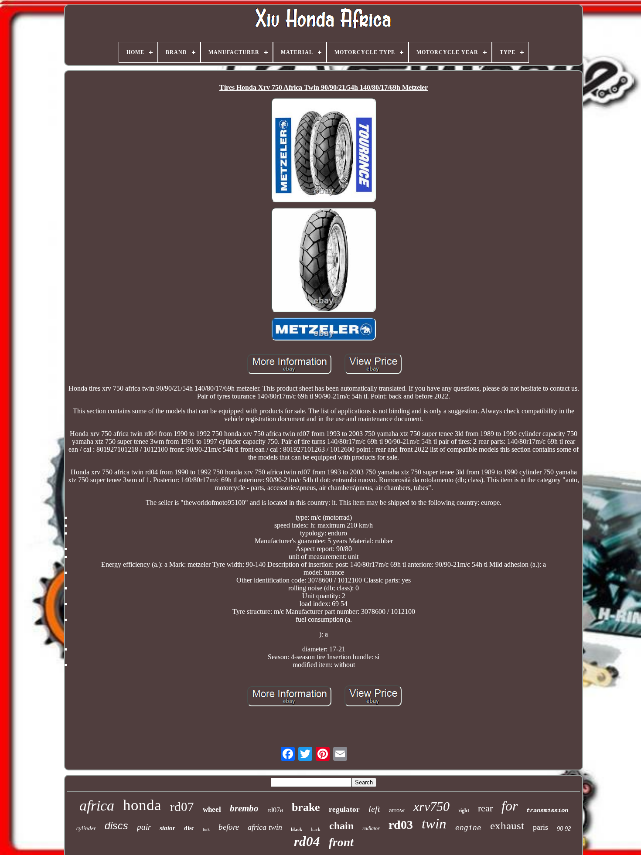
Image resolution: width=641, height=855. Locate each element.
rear (485, 808)
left (374, 809)
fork (206, 829)
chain (341, 825)
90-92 (564, 828)
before (228, 826)
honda (142, 805)
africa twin (265, 827)
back (315, 829)
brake (306, 807)
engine (468, 828)
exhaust (507, 825)
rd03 (401, 824)
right (463, 810)
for (509, 806)
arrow (397, 810)
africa (96, 805)
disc (189, 828)
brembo (244, 808)
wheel (212, 809)
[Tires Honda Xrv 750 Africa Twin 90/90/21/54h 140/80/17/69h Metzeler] (323, 151)
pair (144, 826)
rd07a (275, 810)
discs (116, 825)
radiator (371, 828)
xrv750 (431, 806)
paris (540, 827)
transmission (547, 810)
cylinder (86, 828)
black (296, 829)
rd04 (307, 841)
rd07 (182, 807)
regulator (344, 809)
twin (434, 823)
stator (167, 827)
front (341, 842)
